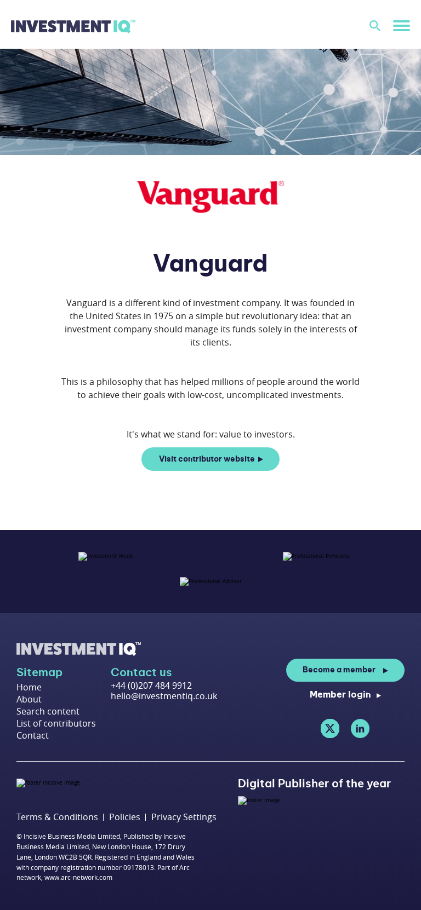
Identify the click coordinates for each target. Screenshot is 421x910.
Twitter (330, 728)
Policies (124, 817)
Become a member (339, 670)
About (29, 699)
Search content (47, 711)
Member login (340, 694)
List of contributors (56, 723)
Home (29, 687)
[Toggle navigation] (401, 25)
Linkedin (360, 728)
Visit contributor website (207, 459)
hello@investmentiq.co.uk (164, 696)
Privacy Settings (184, 817)
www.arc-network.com (78, 877)
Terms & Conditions (57, 817)
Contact (32, 735)
